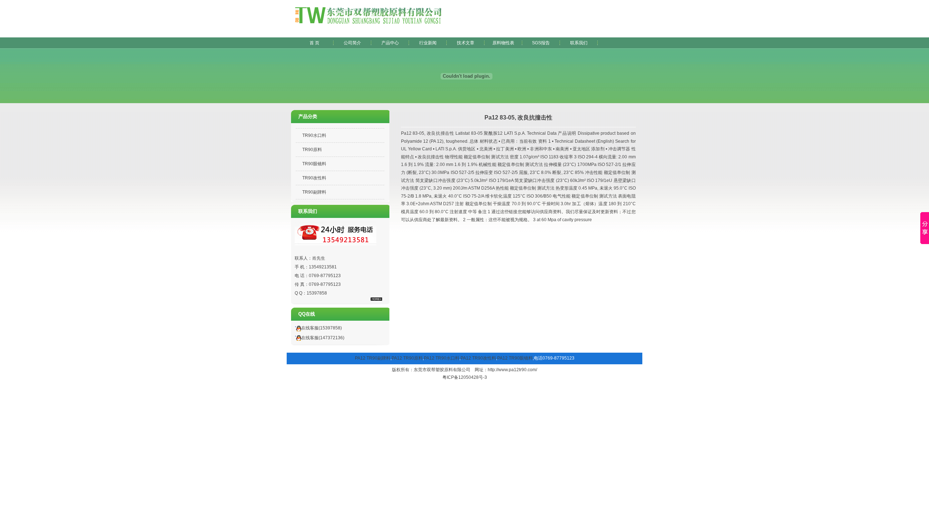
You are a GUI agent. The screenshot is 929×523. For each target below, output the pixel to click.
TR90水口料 (314, 135)
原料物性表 (503, 42)
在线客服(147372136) (322, 337)
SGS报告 (541, 42)
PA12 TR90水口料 (441, 358)
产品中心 (390, 42)
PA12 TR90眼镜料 (515, 358)
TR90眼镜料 (314, 163)
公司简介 (352, 42)
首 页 (314, 42)
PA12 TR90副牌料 (372, 358)
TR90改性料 (314, 178)
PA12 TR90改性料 (478, 358)
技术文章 (465, 42)
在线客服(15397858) (321, 328)
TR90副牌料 (314, 192)
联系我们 (579, 42)
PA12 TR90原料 (407, 358)
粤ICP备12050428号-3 (464, 377)
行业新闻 (428, 42)
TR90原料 (312, 149)
